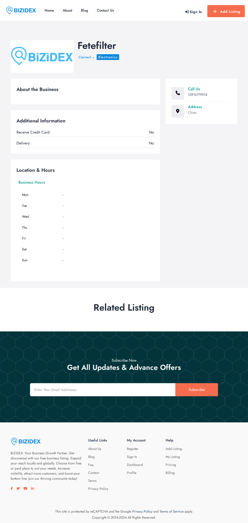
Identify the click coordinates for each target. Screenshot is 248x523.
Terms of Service (172, 511)
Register (133, 448)
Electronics (107, 57)
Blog (84, 10)
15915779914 (197, 94)
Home (49, 10)
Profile (131, 472)
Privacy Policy (98, 488)
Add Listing (230, 11)
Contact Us (105, 10)
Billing (170, 472)
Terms (92, 480)
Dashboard (135, 464)
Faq (90, 464)
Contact (93, 472)
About (67, 10)
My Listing (173, 456)
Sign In (132, 456)
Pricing (171, 464)
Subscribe (197, 389)
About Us (94, 448)
